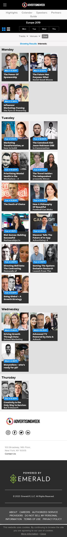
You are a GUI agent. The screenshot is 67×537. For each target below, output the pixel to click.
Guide (33, 16)
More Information (29, 533)
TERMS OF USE (32, 519)
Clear (45, 36)
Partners (56, 12)
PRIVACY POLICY (52, 519)
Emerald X (25, 496)
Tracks (22, 36)
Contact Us (10, 453)
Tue (34, 29)
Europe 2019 (33, 22)
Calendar (27, 12)
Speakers (41, 12)
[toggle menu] (5, 5)
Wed (44, 29)
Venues (34, 36)
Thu (54, 29)
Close (43, 533)
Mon (24, 29)
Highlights (12, 12)
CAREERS (25, 512)
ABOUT (13, 512)
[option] (15, 67)
